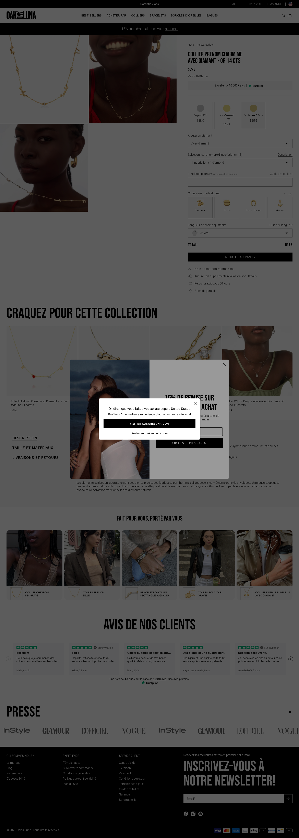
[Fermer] (195, 403)
